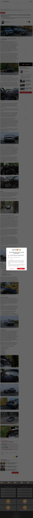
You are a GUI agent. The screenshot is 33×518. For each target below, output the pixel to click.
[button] (16, 259)
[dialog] (16, 259)
